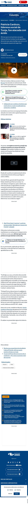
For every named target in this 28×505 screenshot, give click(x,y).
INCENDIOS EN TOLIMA (12, 5)
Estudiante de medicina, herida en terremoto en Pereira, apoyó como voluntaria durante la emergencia (13, 421)
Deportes (19, 489)
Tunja (12, 364)
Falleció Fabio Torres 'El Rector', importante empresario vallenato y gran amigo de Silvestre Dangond (14, 416)
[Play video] (14, 71)
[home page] (14, 454)
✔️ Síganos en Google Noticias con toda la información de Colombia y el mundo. (15, 241)
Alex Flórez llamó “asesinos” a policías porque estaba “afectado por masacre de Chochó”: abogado (15, 225)
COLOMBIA (11, 20)
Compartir (22, 54)
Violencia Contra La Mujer (8, 367)
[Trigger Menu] (2, 2)
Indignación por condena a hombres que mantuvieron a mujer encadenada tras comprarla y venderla (15, 105)
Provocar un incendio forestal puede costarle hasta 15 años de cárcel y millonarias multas (13, 411)
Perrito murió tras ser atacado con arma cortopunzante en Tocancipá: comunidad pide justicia (14, 406)
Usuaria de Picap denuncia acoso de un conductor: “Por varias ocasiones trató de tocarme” (15, 355)
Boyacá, (3, 83)
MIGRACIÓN (21, 5)
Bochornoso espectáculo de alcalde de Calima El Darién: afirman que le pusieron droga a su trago (15, 350)
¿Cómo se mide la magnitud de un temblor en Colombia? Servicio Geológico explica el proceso (18, 138)
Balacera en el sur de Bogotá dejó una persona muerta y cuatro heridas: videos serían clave (14, 401)
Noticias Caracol (4, 20)
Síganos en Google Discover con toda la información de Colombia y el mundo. (15, 98)
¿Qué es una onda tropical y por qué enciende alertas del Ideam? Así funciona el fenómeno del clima (18, 128)
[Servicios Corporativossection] (26, 483)
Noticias (11, 489)
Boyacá (4, 364)
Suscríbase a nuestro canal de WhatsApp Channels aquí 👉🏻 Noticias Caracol (13, 92)
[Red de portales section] (26, 479)
